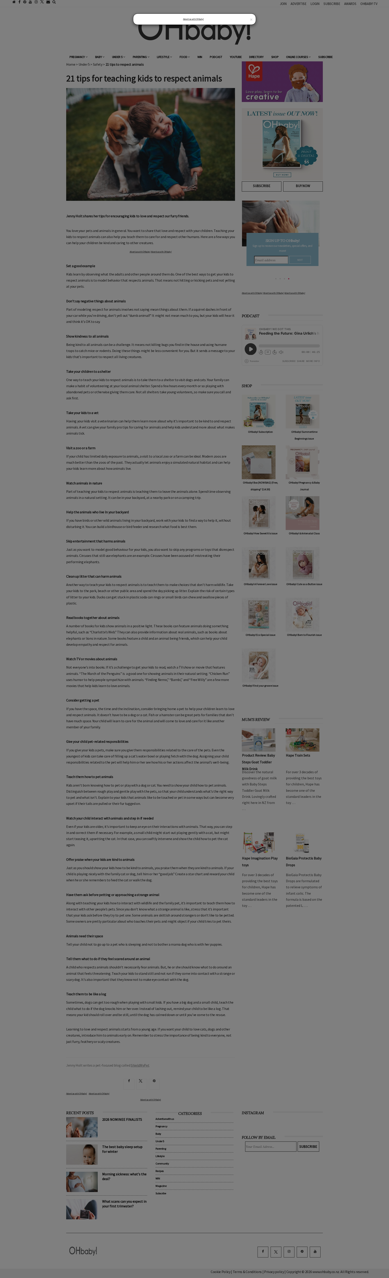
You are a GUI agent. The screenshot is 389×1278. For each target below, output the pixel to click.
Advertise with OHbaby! (193, 19)
